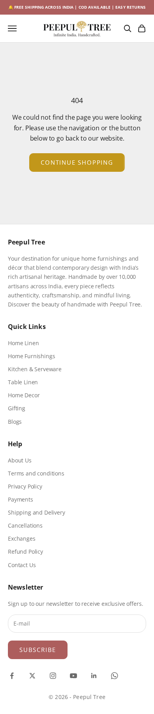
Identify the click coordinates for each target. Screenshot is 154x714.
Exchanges (22, 538)
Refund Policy (25, 551)
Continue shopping (77, 162)
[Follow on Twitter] (32, 676)
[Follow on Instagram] (53, 676)
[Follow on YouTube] (73, 676)
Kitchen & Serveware (35, 369)
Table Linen (23, 382)
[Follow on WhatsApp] (114, 676)
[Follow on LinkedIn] (94, 676)
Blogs (15, 421)
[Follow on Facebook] (12, 676)
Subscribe (37, 650)
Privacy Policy (25, 486)
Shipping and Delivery (36, 512)
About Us (20, 460)
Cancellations (25, 525)
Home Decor (23, 395)
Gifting (16, 408)
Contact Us (22, 565)
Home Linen (23, 343)
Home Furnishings (31, 356)
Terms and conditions (36, 473)
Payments (20, 499)
